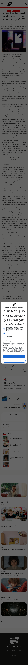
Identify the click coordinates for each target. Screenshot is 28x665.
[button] (14, 337)
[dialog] (14, 333)
